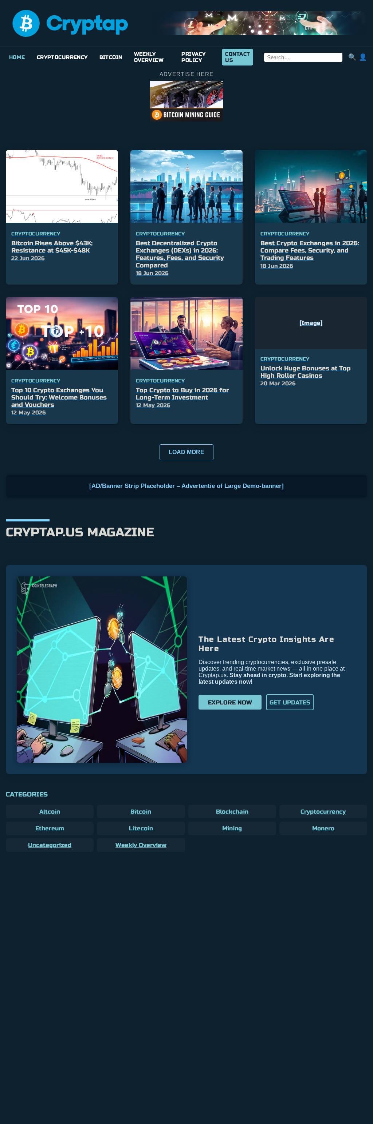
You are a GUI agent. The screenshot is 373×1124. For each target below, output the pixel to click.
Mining (232, 828)
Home (17, 57)
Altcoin (49, 811)
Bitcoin (110, 57)
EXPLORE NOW (230, 702)
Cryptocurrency (62, 57)
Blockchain (232, 811)
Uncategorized (49, 845)
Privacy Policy (193, 57)
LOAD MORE (186, 452)
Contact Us (237, 57)
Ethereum (49, 828)
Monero (323, 828)
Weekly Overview (149, 57)
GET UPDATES (290, 702)
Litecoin (141, 828)
